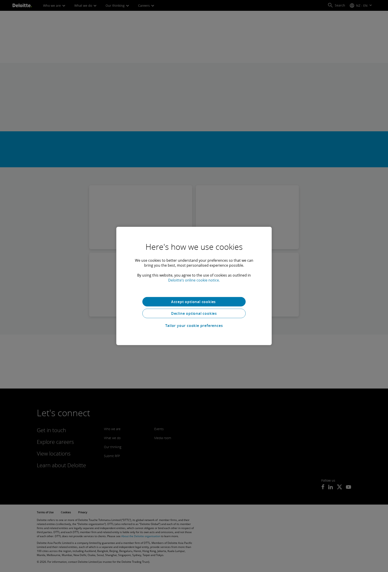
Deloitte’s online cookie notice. (194, 280)
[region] (194, 286)
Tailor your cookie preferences (194, 325)
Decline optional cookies (194, 313)
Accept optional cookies (194, 301)
